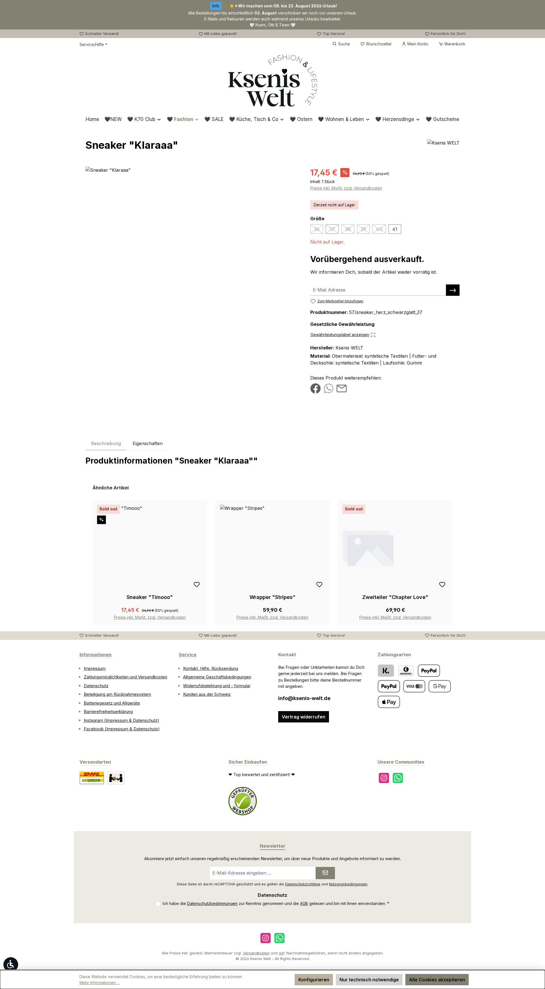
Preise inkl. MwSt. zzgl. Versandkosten (346, 188)
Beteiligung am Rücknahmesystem (117, 694)
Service (187, 654)
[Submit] (325, 873)
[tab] (106, 443)
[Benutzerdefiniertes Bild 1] (243, 801)
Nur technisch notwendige (369, 979)
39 (365, 230)
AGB (304, 903)
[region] (192, 228)
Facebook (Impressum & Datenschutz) (122, 729)
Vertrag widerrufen (303, 717)
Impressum (95, 668)
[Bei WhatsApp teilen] (328, 388)
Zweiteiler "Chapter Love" (395, 597)
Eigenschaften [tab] (148, 443)
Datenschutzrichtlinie (302, 884)
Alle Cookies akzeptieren (437, 979)
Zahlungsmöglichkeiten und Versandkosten (125, 677)
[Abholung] (116, 778)
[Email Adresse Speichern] (453, 290)
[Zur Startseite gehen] (272, 80)
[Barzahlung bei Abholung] (406, 670)
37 (334, 230)
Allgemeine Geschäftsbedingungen (217, 677)
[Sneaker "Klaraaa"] (192, 228)
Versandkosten (256, 953)
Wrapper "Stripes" (272, 597)
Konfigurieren (313, 979)
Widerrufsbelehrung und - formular (216, 685)
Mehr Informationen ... (99, 982)
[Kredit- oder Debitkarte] (414, 686)
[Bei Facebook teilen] (315, 388)
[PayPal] (429, 670)
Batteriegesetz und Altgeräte (112, 703)
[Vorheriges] (89, 555)
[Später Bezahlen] (389, 686)
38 (350, 230)
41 (394, 229)
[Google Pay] (439, 686)
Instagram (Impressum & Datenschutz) (121, 720)
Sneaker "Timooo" (150, 597)
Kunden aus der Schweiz (207, 694)
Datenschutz (96, 685)
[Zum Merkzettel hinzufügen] (196, 584)
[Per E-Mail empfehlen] (341, 388)
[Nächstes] (455, 555)
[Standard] (91, 778)
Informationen (95, 654)
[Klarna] (386, 670)
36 (318, 230)
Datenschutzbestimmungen (212, 903)
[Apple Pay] (389, 701)
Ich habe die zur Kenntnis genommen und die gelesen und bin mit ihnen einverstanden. (276, 903)
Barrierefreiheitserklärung (108, 711)
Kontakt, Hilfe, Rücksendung (210, 668)
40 (381, 230)
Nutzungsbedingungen (348, 884)
